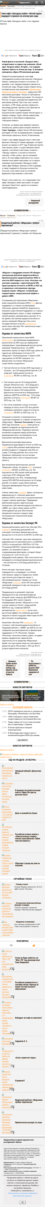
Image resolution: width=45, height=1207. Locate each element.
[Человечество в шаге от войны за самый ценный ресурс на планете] (7, 1058)
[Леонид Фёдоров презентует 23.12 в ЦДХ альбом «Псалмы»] (7, 891)
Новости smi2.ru (7, 704)
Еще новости (23, 740)
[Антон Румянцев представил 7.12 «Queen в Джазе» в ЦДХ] (7, 813)
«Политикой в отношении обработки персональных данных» (22, 1194)
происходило (7, 340)
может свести (21, 610)
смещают (23, 492)
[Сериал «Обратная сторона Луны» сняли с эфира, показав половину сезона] (7, 864)
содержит (6, 530)
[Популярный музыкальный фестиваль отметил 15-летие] (7, 772)
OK (22, 1202)
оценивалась (30, 324)
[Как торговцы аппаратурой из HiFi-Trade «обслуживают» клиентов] (7, 928)
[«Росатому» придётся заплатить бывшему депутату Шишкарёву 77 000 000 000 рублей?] (7, 1122)
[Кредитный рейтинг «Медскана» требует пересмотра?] (7, 1101)
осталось (17, 582)
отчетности (9, 376)
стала (4, 447)
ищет (30, 467)
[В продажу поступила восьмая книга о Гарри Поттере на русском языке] (7, 792)
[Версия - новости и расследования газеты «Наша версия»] (7, 3)
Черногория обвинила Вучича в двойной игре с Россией (10, 697)
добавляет (28, 622)
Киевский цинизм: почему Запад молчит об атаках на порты (32, 697)
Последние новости (22, 707)
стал (33, 303)
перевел (23, 425)
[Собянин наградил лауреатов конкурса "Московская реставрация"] (7, 910)
